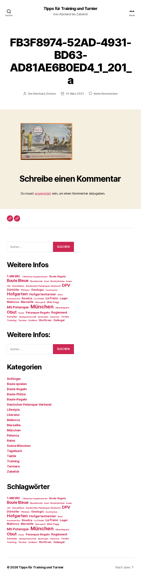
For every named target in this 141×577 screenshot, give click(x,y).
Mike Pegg (53, 302)
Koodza (27, 298)
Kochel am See (13, 299)
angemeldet (43, 193)
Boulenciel (36, 281)
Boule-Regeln (17, 399)
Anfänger (14, 379)
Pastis (21, 313)
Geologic (37, 289)
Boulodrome (57, 281)
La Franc (52, 298)
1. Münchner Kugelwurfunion (35, 277)
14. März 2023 (75, 93)
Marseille (27, 302)
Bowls (69, 281)
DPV (66, 285)
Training (12, 320)
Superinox (54, 317)
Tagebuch (14, 451)
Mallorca (13, 302)
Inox (60, 294)
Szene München (19, 446)
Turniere (13, 466)
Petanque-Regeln (38, 312)
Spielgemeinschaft (27, 317)
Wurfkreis (45, 320)
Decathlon (18, 286)
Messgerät (40, 302)
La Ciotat (39, 298)
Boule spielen (17, 384)
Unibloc (32, 320)
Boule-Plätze (16, 394)
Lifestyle (13, 409)
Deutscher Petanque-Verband (43, 286)
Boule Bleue (18, 280)
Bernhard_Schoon (44, 93)
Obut (12, 312)
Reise (11, 440)
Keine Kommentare (106, 93)
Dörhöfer (13, 289)
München (42, 307)
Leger (64, 298)
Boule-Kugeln (57, 276)
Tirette (65, 316)
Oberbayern (62, 307)
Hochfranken (51, 290)
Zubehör (13, 471)
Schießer (12, 316)
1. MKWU (13, 276)
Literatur (13, 415)
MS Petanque (18, 307)
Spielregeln (43, 317)
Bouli (46, 281)
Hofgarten (17, 293)
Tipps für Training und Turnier (70, 9)
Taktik (11, 456)
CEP (9, 286)
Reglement (59, 312)
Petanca (13, 435)
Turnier (22, 320)
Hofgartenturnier (42, 294)
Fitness (25, 289)
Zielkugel (59, 320)
